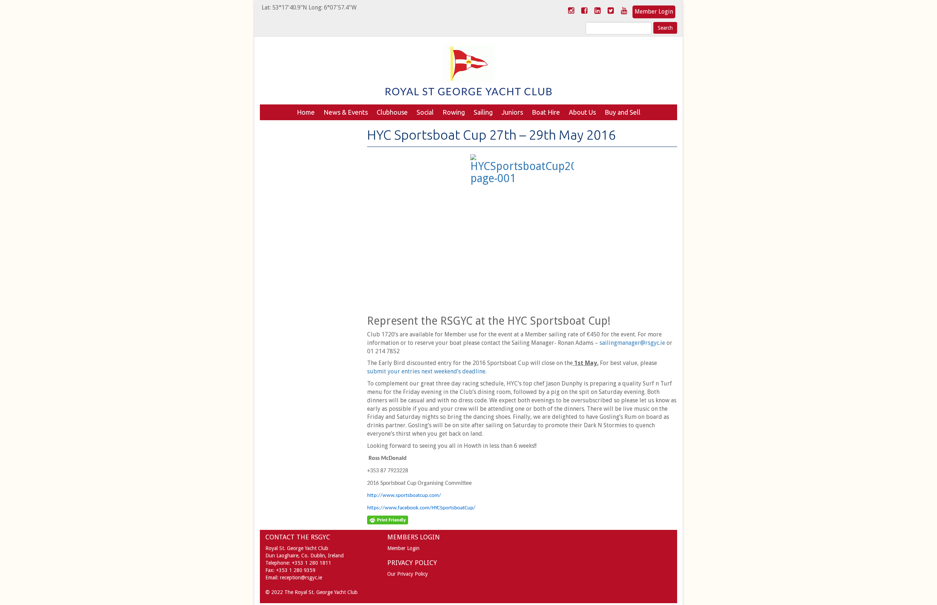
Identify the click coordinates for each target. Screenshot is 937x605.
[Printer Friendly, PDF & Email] (387, 520)
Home (306, 112)
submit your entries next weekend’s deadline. (426, 371)
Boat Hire (546, 112)
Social (425, 112)
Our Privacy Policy (407, 574)
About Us (582, 112)
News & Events (346, 112)
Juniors (512, 112)
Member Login (654, 11)
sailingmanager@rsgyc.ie (633, 342)
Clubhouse (392, 112)
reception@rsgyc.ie (301, 577)
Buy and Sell (623, 112)
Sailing (483, 112)
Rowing (454, 112)
